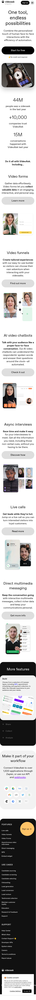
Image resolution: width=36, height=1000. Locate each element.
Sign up (25, 3)
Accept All (27, 991)
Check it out (18, 372)
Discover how (18, 454)
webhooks (20, 777)
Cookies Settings (15, 991)
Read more (18, 531)
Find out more (18, 283)
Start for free (18, 50)
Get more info (18, 615)
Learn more (18, 200)
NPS (16, 684)
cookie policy (18, 987)
